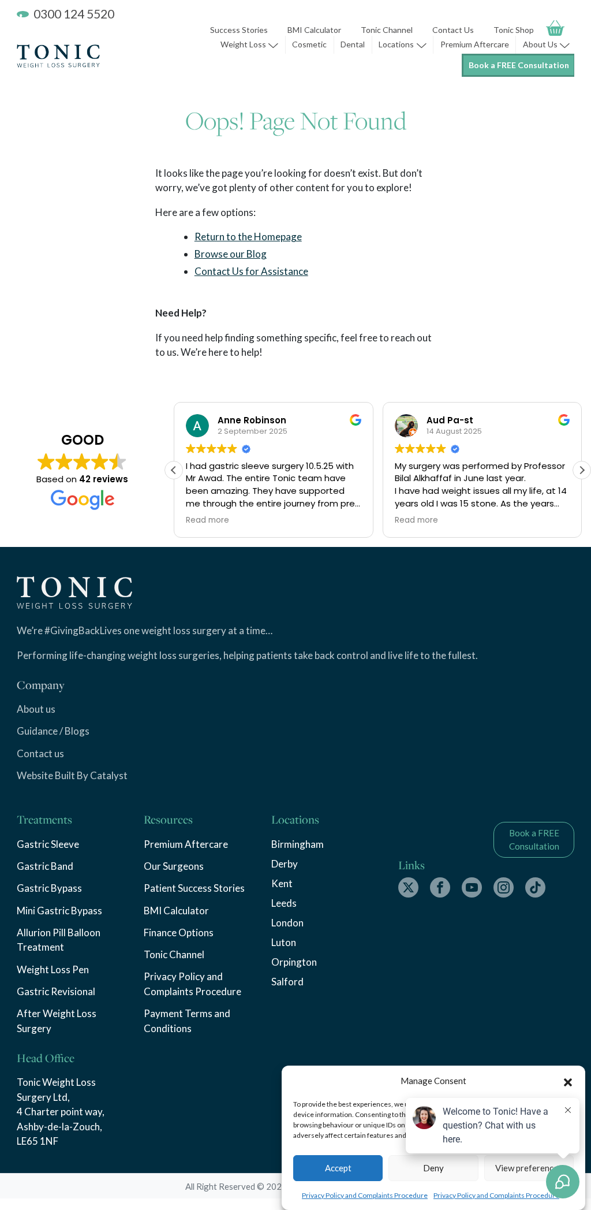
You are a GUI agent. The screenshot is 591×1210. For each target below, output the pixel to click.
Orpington (294, 962)
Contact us (40, 753)
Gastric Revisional (56, 991)
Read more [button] (207, 520)
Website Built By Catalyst (72, 775)
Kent (282, 883)
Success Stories (239, 30)
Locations (396, 44)
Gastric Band (45, 866)
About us (36, 709)
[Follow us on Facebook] (440, 887)
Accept (338, 1168)
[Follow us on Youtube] (472, 887)
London (287, 923)
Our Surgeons (174, 866)
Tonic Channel (387, 30)
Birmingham (297, 844)
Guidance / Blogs (53, 731)
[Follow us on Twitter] (408, 887)
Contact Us (453, 30)
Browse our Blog (230, 254)
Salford (287, 982)
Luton (283, 942)
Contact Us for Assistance (251, 271)
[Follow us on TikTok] (535, 887)
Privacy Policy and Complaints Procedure (365, 1195)
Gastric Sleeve (48, 844)
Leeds (284, 903)
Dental (353, 44)
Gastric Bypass (49, 888)
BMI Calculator (314, 30)
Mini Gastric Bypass (59, 910)
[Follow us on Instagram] (503, 887)
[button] (568, 1080)
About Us (540, 44)
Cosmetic (309, 44)
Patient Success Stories (194, 888)
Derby (284, 864)
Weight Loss (243, 44)
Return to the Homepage (248, 236)
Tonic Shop (513, 30)
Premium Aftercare (474, 44)
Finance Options (179, 932)
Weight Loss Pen (53, 969)
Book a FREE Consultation (519, 65)
